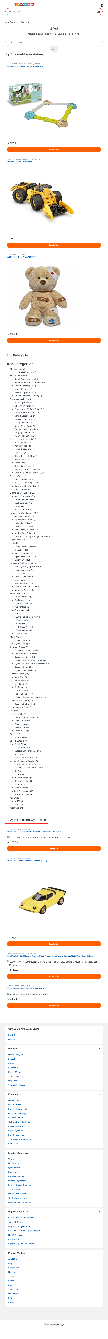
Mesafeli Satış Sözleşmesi (19, 1202)
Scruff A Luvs (20, 731)
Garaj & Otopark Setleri (24, 416)
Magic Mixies (20, 580)
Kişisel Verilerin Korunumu (19, 1126)
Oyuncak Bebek (17, 674)
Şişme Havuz (20, 459)
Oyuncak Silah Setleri (24, 704)
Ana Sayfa (10, 22)
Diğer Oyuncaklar (22, 553)
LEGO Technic (20, 633)
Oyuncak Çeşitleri (16, 1222)
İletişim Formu (14, 1163)
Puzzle (13, 734)
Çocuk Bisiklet (20, 744)
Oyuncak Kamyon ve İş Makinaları (29, 663)
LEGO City (19, 620)
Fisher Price (13, 1239)
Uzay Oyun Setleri (22, 432)
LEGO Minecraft (21, 630)
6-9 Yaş (18, 804)
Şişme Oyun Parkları (23, 466)
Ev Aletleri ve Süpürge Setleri (27, 409)
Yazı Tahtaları (20, 607)
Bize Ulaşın (13, 1143)
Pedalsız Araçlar (21, 509)
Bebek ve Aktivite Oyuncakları (30, 64)
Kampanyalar (14, 1172)
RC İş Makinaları (21, 781)
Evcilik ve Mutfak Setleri (25, 412)
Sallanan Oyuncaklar (23, 392)
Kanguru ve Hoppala (23, 385)
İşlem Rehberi (14, 1167)
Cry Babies (19, 687)
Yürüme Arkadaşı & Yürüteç (26, 396)
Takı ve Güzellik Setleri (24, 429)
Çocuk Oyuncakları (18, 399)
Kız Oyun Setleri (21, 422)
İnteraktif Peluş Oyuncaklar (26, 717)
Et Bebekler (19, 690)
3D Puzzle (19, 737)
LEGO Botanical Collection (26, 617)
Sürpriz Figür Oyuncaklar (25, 586)
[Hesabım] (95, 4)
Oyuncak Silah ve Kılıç (20, 700)
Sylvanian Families (22, 590)
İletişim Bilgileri (14, 1104)
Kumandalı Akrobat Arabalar (27, 767)
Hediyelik (14, 543)
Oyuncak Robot (21, 667)
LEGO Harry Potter (22, 627)
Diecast (13, 476)
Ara (98, 11)
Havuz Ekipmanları (22, 442)
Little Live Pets (21, 720)
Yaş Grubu (14, 798)
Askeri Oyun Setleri (23, 402)
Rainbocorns (20, 727)
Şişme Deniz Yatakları (24, 456)
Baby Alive (19, 677)
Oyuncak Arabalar (22, 657)
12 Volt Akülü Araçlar (23, 372)
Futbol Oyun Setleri (23, 499)
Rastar (11, 1280)
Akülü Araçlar (16, 369)
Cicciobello (19, 684)
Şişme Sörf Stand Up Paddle (27, 469)
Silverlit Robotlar (21, 787)
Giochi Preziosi (16, 540)
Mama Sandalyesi (22, 389)
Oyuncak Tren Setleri (23, 670)
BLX (16, 613)
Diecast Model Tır (22, 489)
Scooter (18, 754)
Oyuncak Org (20, 643)
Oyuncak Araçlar (17, 647)
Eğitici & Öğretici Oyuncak (30, 159)
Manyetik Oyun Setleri (24, 529)
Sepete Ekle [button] (54, 149)
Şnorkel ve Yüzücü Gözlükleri (27, 472)
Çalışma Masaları (22, 597)
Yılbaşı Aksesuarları (23, 546)
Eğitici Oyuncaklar (22, 526)
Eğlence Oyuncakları (23, 556)
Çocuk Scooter (21, 747)
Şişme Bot (18, 452)
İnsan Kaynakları (15, 1130)
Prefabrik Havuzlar (22, 449)
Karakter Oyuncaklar (23, 576)
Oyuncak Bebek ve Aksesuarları (28, 697)
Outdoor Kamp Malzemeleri (26, 751)
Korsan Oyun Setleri (23, 426)
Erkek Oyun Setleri (22, 406)
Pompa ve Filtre (21, 446)
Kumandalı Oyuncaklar (24, 650)
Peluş (9, 255)
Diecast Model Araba (23, 479)
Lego (10, 1263)
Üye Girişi (12, 1080)
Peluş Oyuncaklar (18, 255)
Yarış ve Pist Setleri (23, 436)
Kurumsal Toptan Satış (18, 1109)
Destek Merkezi (15, 1072)
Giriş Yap (12, 1039)
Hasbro (11, 1272)
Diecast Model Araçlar (24, 483)
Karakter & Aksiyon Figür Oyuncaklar (24, 1230)
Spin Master (13, 1289)
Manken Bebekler (22, 694)
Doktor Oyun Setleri (23, 519)
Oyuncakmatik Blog (17, 1113)
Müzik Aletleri (16, 637)
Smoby (11, 1285)
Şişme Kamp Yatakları (24, 757)
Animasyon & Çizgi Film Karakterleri (30, 566)
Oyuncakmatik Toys (19, 707)
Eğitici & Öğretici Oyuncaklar (21, 1243)
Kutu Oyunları (20, 560)
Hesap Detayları (15, 1054)
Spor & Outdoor (17, 741)
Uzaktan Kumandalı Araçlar (22, 761)
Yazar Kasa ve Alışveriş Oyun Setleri (30, 536)
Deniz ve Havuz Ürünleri (21, 439)
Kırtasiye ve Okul (17, 593)
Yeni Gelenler (16, 808)
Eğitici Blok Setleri (22, 523)
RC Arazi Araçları (22, 777)
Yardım (11, 1159)
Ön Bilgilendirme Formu (18, 1198)
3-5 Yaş (18, 801)
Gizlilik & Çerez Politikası (19, 1122)
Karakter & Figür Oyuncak (21, 563)
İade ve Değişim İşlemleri (19, 1185)
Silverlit (11, 1276)
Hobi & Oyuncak (17, 550)
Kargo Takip (13, 1063)
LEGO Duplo (19, 623)
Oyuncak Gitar (20, 640)
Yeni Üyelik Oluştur (16, 1085)
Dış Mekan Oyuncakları (20, 493)
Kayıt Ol (11, 1035)
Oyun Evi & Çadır (22, 503)
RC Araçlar (19, 774)
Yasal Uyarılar (14, 1189)
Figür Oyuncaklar (22, 570)
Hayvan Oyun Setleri (23, 419)
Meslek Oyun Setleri (23, 533)
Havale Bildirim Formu (18, 1193)
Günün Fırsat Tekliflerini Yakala (22, 1217)
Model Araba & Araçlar (24, 653)
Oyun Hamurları (21, 603)
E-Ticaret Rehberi (16, 1117)
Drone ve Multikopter (23, 764)
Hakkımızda (13, 1100)
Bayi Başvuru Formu (17, 1135)
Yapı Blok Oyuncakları (20, 791)
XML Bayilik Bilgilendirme (19, 1139)
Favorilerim (13, 1067)
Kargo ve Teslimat (16, 1176)
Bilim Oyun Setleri (14, 159)
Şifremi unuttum (15, 1076)
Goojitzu (18, 573)
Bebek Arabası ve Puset (25, 379)
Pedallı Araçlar (20, 506)
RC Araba (18, 771)
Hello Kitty (18, 714)
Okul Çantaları (20, 600)
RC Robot (18, 784)
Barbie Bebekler (21, 680)
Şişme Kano (19, 462)
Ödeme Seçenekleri (17, 1180)
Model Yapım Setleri (23, 794)
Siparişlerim (13, 1059)
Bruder (11, 1302)
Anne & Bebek (12, 64)
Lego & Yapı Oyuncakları (21, 610)
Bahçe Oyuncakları (23, 496)
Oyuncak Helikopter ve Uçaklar (28, 660)
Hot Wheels (13, 1293)
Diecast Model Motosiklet (25, 486)
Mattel (11, 1298)
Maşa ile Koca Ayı (22, 583)
